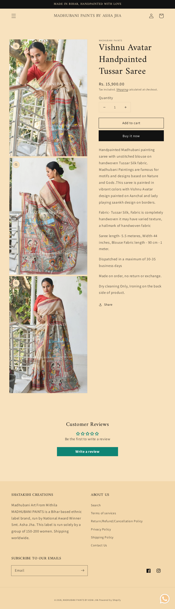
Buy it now (131, 136)
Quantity (106, 97)
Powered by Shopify (110, 600)
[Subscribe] (82, 571)
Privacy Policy (101, 529)
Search (96, 505)
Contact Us (99, 545)
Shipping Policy (102, 537)
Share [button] (108, 304)
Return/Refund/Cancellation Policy (117, 521)
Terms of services (103, 513)
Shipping (122, 89)
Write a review (87, 451)
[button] (14, 16)
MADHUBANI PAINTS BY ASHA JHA (80, 600)
